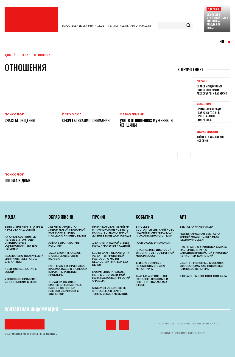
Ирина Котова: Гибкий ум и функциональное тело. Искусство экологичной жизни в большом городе (111, 231)
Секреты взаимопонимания (85, 120)
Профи (202, 81)
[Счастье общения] (31, 93)
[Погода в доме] (31, 153)
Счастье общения (20, 120)
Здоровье (213, 9)
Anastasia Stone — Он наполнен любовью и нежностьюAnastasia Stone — (152, 281)
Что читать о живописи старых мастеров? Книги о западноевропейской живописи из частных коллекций (204, 251)
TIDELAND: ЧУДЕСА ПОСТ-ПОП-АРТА (203, 276)
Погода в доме (17, 180)
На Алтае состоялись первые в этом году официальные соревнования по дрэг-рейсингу (22, 242)
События (204, 104)
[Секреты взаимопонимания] (88, 93)
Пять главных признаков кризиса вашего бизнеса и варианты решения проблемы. (67, 270)
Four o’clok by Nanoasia (153, 242)
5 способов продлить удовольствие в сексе (21, 281)
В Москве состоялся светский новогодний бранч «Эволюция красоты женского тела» (155, 231)
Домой (10, 54)
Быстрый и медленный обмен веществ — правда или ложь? (217, 21)
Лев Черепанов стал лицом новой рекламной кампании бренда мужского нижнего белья (67, 231)
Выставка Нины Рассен (196, 226)
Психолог (14, 114)
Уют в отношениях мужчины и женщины (146, 123)
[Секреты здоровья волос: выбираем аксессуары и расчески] (185, 87)
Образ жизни (132, 114)
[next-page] (187, 155)
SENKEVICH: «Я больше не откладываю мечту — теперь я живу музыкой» (110, 291)
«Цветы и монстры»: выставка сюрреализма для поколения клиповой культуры (202, 266)
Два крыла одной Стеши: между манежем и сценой (111, 244)
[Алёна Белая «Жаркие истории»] (185, 136)
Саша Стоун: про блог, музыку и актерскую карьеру (64, 255)
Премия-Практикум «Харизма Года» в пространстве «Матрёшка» (209, 114)
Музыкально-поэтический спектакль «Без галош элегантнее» (24, 258)
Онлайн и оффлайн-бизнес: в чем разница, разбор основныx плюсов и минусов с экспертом (65, 288)
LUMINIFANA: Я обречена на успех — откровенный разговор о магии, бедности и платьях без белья (110, 258)
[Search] (188, 25)
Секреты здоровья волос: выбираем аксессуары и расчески (212, 89)
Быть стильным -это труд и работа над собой (24, 228)
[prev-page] (180, 155)
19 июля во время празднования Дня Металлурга (150, 266)
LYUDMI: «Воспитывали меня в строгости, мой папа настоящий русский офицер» (111, 276)
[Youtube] (124, 325)
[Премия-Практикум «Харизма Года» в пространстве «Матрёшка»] (185, 111)
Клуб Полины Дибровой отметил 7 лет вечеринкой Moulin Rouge (155, 252)
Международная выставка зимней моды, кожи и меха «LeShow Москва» (200, 236)
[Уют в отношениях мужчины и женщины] (146, 93)
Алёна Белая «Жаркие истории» (210, 138)
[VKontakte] (111, 325)
